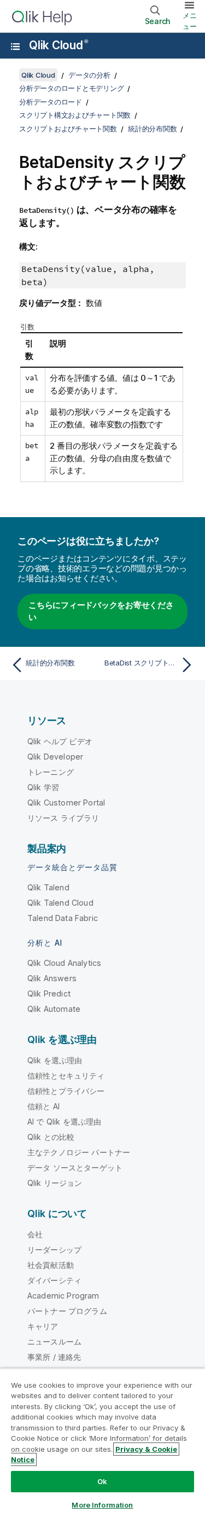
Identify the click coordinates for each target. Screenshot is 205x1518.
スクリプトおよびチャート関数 (68, 128)
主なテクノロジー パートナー (78, 1152)
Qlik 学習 (43, 787)
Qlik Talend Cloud (60, 902)
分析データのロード (50, 101)
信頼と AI (43, 1106)
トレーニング (50, 772)
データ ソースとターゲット (74, 1167)
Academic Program (63, 1295)
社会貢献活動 (50, 1265)
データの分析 (89, 75)
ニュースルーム (54, 1341)
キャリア (42, 1326)
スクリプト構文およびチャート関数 (75, 115)
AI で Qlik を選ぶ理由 (64, 1121)
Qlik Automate (53, 1008)
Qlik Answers (52, 978)
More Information (102, 1504)
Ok (102, 1481)
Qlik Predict (49, 993)
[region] (102, 1443)
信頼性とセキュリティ (66, 1075)
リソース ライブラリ (63, 817)
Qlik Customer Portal (66, 802)
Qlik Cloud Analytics (64, 962)
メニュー (190, 21)
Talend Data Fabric (62, 918)
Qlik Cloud (58, 45)
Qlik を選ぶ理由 (55, 1060)
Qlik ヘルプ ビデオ (59, 741)
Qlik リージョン (55, 1182)
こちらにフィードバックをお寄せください (101, 611)
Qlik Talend (48, 887)
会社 (35, 1234)
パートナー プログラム (67, 1311)
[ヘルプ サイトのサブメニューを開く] (15, 46)
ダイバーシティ (54, 1280)
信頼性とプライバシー (66, 1091)
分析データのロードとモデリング (71, 88)
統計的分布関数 (152, 128)
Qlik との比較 (50, 1137)
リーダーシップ (54, 1249)
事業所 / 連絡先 (54, 1356)
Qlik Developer (55, 756)
